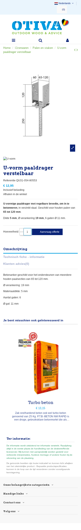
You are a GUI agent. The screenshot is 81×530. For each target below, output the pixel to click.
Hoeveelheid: (11, 231)
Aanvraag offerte (49, 231)
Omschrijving (15, 249)
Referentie (9, 180)
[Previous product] (75, 50)
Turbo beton (40, 402)
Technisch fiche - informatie (23, 257)
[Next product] (77, 50)
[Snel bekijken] (40, 394)
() (63, 9)
